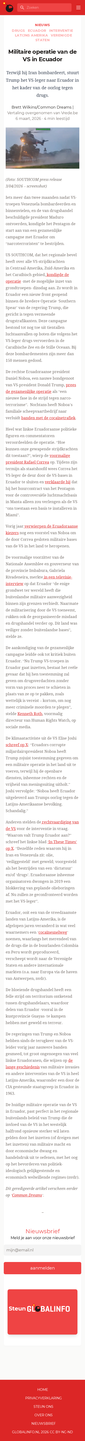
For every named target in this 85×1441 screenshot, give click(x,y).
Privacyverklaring (43, 1398)
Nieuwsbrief (43, 1423)
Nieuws (42, 25)
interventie (61, 30)
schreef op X (17, 744)
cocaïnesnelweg (52, 932)
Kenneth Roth (29, 713)
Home (42, 1390)
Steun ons (43, 1406)
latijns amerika (32, 35)
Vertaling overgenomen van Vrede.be (42, 113)
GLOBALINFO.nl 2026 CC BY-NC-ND (42, 1432)
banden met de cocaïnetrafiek (48, 417)
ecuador (37, 30)
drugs (19, 30)
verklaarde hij (58, 481)
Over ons (43, 1415)
